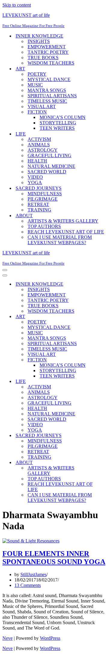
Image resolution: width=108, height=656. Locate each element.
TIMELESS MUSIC (47, 101)
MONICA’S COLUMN (63, 117)
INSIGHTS (39, 41)
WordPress (50, 638)
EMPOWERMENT (47, 46)
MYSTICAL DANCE (49, 79)
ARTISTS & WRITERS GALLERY (63, 220)
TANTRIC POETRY (48, 52)
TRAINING (39, 209)
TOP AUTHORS (44, 226)
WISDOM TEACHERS (51, 62)
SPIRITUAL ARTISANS (52, 95)
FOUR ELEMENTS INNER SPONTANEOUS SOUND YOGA (53, 558)
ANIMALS (39, 144)
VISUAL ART (42, 106)
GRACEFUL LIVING (49, 155)
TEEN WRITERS (57, 128)
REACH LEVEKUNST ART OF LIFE (66, 231)
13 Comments (27, 585)
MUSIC (35, 84)
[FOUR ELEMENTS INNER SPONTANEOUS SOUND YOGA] (30, 540)
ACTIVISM (39, 139)
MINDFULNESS (45, 193)
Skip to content (16, 5)
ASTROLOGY (43, 150)
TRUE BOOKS (43, 57)
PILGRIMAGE (43, 199)
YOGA (35, 182)
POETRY (37, 74)
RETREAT (38, 204)
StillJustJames (33, 574)
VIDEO (35, 177)
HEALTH (37, 160)
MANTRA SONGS (47, 90)
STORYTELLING (58, 122)
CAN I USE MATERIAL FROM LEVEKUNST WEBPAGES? (60, 240)
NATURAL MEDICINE (51, 166)
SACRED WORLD (47, 171)
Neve (7, 638)
